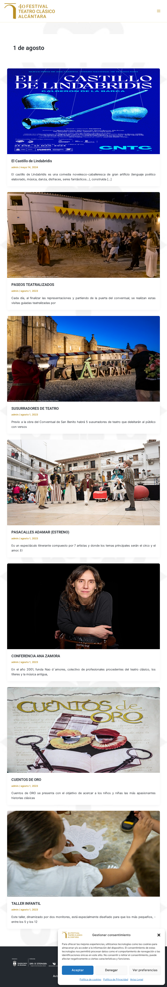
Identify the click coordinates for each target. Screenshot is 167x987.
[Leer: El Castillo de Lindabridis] (83, 111)
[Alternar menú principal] (158, 11)
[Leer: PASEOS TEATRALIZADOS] (83, 235)
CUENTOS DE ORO (26, 779)
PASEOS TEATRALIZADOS (32, 284)
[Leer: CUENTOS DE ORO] (83, 730)
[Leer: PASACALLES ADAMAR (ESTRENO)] (83, 482)
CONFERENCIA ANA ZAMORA (35, 656)
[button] (159, 935)
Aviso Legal (136, 979)
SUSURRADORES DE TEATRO (35, 408)
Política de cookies (90, 979)
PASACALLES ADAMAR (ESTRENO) (40, 532)
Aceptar (78, 970)
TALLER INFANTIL (26, 903)
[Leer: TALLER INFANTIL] (83, 853)
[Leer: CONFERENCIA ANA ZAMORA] (83, 606)
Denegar (111, 970)
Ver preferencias (145, 970)
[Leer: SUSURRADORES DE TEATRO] (83, 358)
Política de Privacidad (115, 979)
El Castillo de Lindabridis (31, 161)
